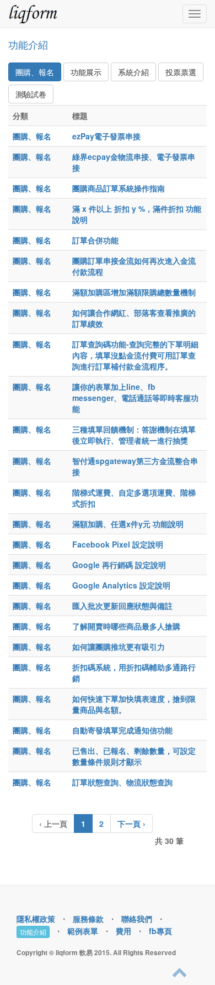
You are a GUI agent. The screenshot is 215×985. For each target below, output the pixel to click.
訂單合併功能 (95, 240)
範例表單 (82, 930)
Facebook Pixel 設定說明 (117, 544)
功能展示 (86, 71)
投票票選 (180, 71)
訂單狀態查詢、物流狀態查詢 (122, 782)
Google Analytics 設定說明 (121, 585)
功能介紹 (28, 44)
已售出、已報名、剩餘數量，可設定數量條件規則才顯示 (134, 756)
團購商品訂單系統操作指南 (118, 188)
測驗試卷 (30, 94)
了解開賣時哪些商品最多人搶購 (126, 626)
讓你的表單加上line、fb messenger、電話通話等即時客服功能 (135, 397)
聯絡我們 (136, 918)
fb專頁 (160, 930)
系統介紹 (133, 71)
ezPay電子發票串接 (106, 136)
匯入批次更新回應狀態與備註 (122, 605)
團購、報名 (34, 71)
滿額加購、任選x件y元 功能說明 (128, 523)
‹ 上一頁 (53, 823)
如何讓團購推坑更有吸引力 (118, 646)
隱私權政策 (36, 918)
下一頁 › (131, 823)
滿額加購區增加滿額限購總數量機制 (134, 292)
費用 (123, 930)
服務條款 (88, 918)
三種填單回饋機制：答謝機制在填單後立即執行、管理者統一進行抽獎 (134, 435)
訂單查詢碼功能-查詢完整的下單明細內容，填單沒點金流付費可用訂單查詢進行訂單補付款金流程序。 (135, 355)
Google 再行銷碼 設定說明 (119, 564)
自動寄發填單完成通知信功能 (122, 730)
